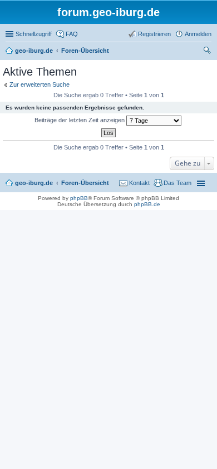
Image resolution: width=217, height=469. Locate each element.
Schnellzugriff (34, 34)
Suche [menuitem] (208, 51)
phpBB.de (147, 204)
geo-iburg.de (34, 182)
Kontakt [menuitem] (139, 182)
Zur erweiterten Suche (39, 84)
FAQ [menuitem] (72, 34)
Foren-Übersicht (85, 182)
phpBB (79, 198)
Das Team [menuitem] (177, 182)
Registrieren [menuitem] (154, 34)
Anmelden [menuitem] (198, 34)
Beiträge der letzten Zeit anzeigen (80, 120)
